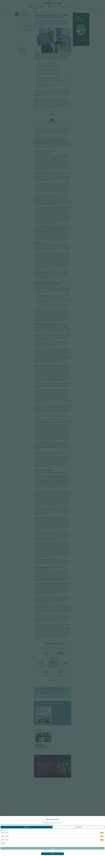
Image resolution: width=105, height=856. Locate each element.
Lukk (52, 853)
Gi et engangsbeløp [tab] (78, 827)
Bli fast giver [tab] (26, 827)
